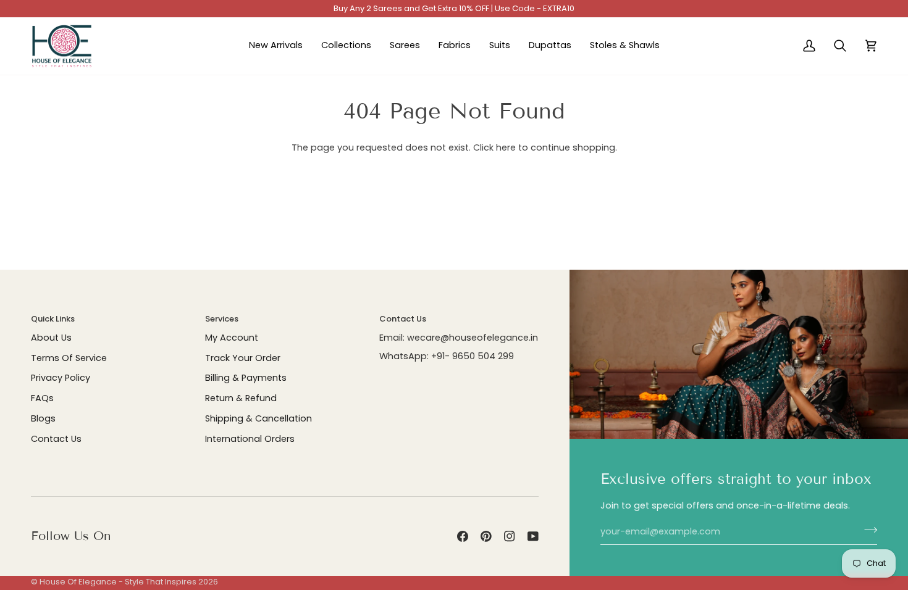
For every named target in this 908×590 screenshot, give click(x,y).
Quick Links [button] (53, 319)
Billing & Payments (246, 378)
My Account (231, 337)
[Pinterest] (486, 536)
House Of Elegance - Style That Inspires (118, 582)
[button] (346, 46)
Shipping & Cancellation (258, 418)
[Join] (867, 530)
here (506, 147)
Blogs (43, 418)
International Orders (250, 439)
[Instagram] (509, 536)
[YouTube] (533, 536)
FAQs (42, 398)
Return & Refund (241, 398)
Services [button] (221, 319)
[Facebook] (462, 536)
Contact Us (56, 439)
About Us (51, 337)
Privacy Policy (60, 378)
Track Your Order (242, 358)
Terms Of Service (69, 358)
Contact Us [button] (402, 319)
